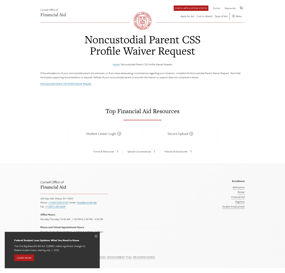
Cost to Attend (204, 16)
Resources (230, 8)
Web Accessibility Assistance (144, 256)
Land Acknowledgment (116, 256)
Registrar (240, 201)
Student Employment (233, 206)
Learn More (24, 258)
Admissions (239, 187)
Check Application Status (191, 8)
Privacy (129, 256)
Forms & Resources (104, 151)
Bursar (241, 192)
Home (116, 64)
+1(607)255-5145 (58, 202)
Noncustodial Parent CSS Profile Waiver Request (65, 83)
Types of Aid (221, 16)
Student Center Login (101, 133)
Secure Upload (178, 133)
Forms (216, 8)
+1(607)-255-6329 (55, 206)
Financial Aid (53, 184)
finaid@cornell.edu (87, 202)
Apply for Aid (187, 16)
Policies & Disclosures (176, 151)
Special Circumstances (139, 151)
